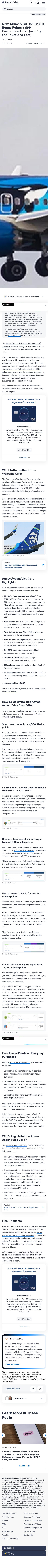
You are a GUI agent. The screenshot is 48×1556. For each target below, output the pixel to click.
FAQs (4, 1524)
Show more (23, 458)
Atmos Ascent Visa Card (27, 590)
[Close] (42, 296)
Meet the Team (8, 1517)
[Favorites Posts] (37, 2)
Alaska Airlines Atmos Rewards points (25, 502)
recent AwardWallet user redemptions (26, 499)
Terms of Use (29, 1531)
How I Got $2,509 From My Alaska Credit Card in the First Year (21, 566)
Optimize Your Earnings (33, 1520)
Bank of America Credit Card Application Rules (21, 1208)
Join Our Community (10, 1538)
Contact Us (28, 1535)
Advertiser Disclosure (38, 14)
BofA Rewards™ (15, 1120)
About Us (5, 1535)
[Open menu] (43, 2)
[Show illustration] (12, 1364)
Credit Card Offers (9, 1513)
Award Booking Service (33, 1528)
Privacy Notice (7, 1531)
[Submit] (5, 9)
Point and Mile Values (32, 1524)
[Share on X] (40, 1389)
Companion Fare (34, 608)
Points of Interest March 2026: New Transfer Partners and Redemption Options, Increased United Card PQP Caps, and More (21, 1455)
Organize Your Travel (32, 1517)
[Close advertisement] (45, 305)
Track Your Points (31, 1513)
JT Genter (8, 39)
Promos (5, 1520)
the (7, 1120)
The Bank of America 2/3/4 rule (17, 1157)
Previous (2, 1435)
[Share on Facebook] (33, 1389)
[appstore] (24, 1548)
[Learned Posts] (31, 2)
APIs (3, 1528)
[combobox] (24, 9)
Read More (23, 1466)
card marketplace (14, 335)
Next (45, 1435)
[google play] (24, 1553)
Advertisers (37, 321)
